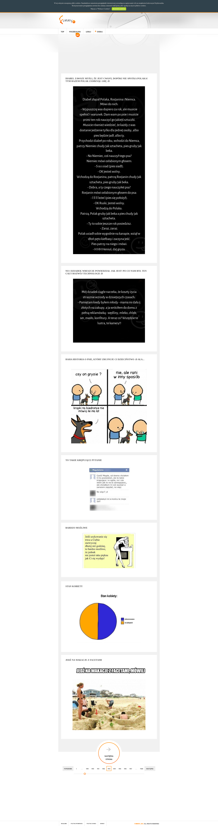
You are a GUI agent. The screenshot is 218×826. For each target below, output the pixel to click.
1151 (98, 768)
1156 (125, 768)
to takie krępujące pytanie (83, 460)
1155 (120, 768)
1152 (103, 768)
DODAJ (100, 31)
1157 (130, 768)
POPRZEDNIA (68, 768)
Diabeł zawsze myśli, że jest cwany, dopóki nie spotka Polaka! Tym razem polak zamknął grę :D (106, 79)
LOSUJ (88, 31)
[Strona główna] (67, 23)
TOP (62, 31)
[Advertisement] (109, 54)
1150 (92, 768)
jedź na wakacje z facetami (83, 660)
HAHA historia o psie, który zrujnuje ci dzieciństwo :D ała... (104, 359)
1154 (114, 768)
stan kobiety (74, 586)
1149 (87, 768)
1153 (109, 768)
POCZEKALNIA (75, 32)
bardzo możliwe (76, 528)
